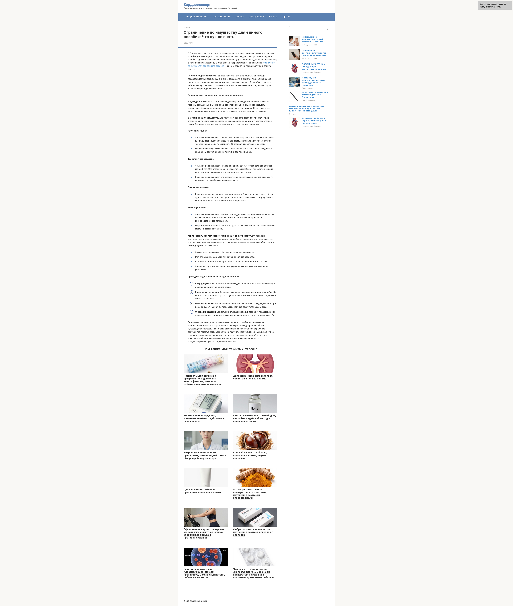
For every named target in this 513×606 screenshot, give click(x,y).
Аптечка (273, 16)
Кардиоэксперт (197, 4)
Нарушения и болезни (197, 16)
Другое (286, 16)
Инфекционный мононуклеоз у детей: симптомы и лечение (313, 39)
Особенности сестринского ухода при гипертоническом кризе (314, 53)
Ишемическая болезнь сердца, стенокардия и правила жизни (314, 120)
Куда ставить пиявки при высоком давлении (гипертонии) (315, 94)
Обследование (256, 16)
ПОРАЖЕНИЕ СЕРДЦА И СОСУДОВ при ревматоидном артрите (314, 66)
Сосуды (240, 16)
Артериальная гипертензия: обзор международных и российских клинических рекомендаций (306, 108)
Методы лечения (221, 16)
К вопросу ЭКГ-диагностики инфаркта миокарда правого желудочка (313, 81)
